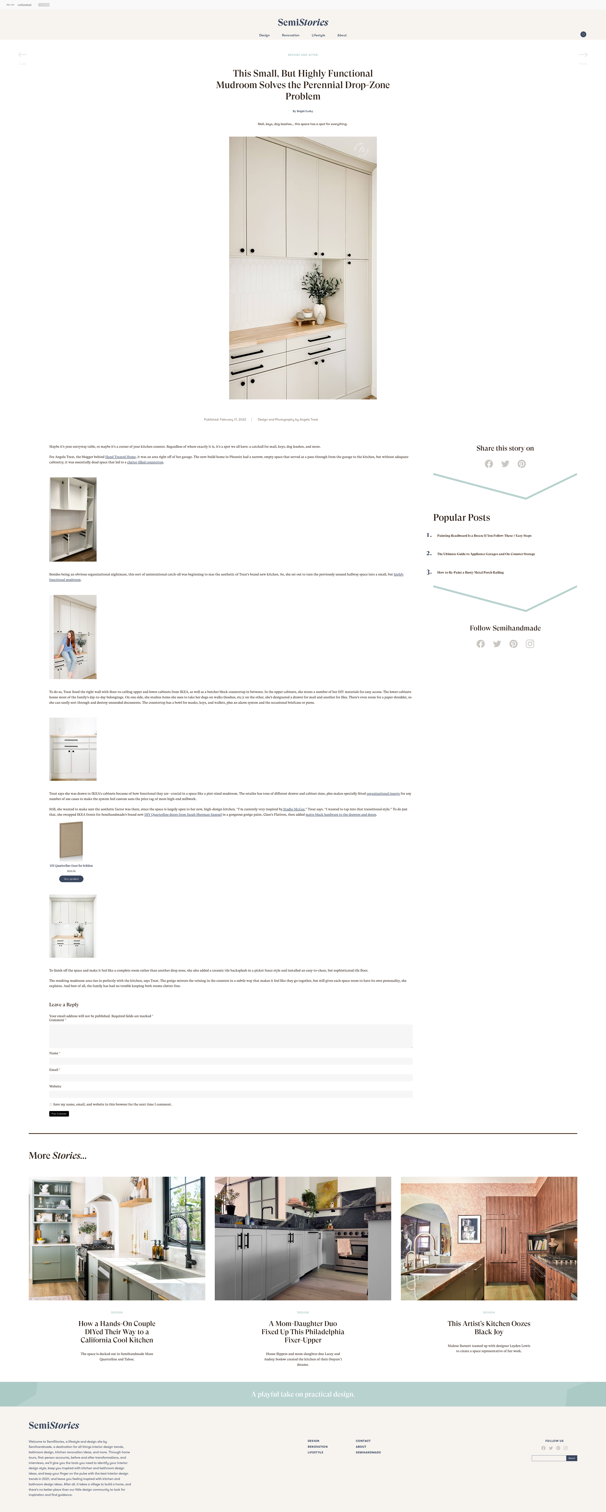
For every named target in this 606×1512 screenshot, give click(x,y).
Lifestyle (318, 35)
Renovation (291, 35)
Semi (303, 22)
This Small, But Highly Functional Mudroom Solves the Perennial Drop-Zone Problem (303, 85)
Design (264, 35)
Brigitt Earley (305, 111)
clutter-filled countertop (145, 462)
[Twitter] (549, 1448)
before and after (303, 55)
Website (55, 1086)
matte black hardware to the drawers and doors (341, 814)
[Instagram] (564, 1448)
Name (54, 1053)
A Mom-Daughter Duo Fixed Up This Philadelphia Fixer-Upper (303, 1331)
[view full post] (117, 1238)
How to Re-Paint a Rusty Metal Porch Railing (470, 572)
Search (571, 1458)
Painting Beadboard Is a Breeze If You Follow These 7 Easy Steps (484, 536)
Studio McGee (293, 809)
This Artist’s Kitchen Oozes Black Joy (489, 1327)
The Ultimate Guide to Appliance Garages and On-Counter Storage (486, 554)
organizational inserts (383, 793)
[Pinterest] (556, 1448)
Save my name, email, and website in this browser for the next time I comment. (112, 1104)
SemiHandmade (368, 1452)
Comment (57, 1020)
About (342, 35)
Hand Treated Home (120, 457)
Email (54, 1070)
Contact (363, 1441)
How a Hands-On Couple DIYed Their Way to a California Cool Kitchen (116, 1331)
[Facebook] (543, 1448)
